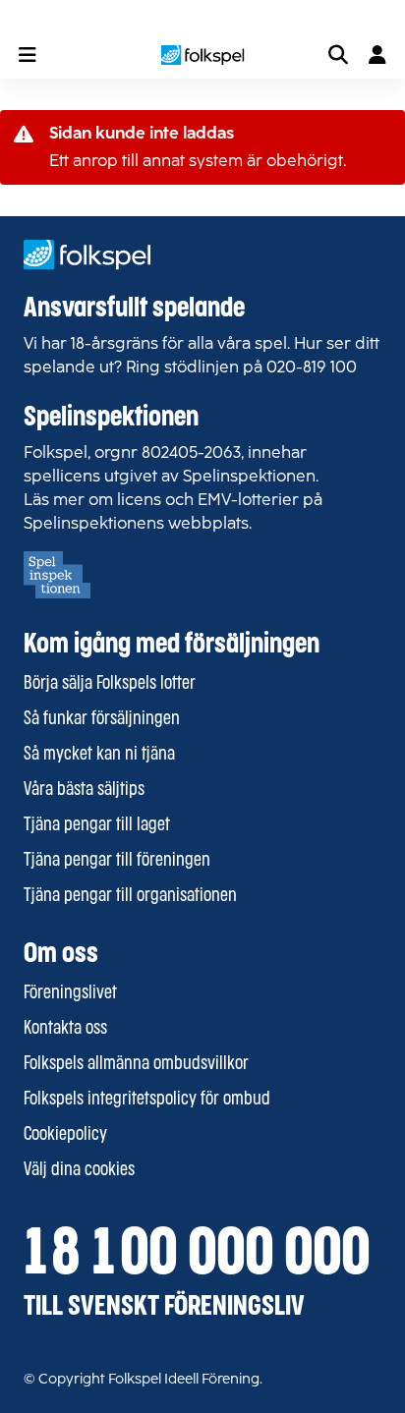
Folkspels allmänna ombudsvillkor (136, 1064)
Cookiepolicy (65, 1135)
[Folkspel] (203, 55)
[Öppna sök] (338, 55)
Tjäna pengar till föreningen (117, 861)
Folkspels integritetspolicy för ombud (147, 1099)
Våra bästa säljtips (84, 790)
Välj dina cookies (79, 1170)
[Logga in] (377, 55)
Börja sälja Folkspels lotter (110, 684)
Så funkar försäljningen (102, 719)
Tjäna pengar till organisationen (130, 896)
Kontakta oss (65, 1029)
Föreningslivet (70, 993)
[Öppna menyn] (27, 55)
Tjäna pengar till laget (97, 825)
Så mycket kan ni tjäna (99, 755)
